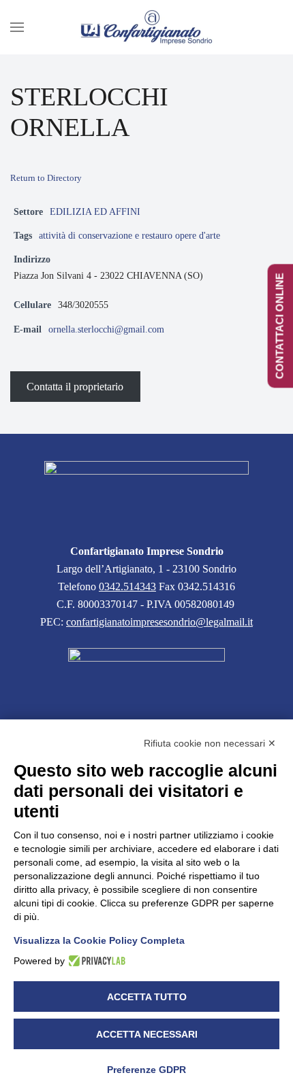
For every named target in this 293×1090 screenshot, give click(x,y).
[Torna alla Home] (146, 27)
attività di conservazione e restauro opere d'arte (129, 235)
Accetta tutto (147, 996)
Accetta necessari (147, 1034)
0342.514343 (127, 586)
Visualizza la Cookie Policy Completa (99, 940)
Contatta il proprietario (75, 386)
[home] (146, 494)
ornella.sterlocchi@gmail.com (106, 329)
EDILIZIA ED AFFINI (95, 211)
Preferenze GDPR (146, 1069)
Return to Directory (46, 178)
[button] (17, 27)
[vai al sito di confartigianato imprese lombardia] (146, 677)
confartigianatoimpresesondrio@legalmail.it (159, 622)
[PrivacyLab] (95, 961)
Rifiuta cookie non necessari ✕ (210, 743)
